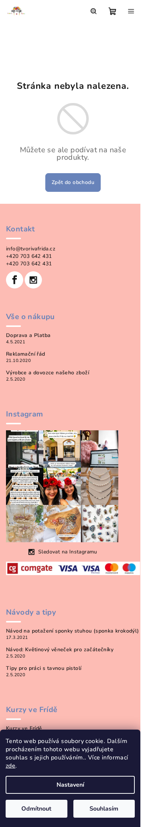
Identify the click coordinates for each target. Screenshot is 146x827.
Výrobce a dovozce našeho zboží (47, 372)
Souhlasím (103, 809)
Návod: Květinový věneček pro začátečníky (59, 649)
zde (10, 766)
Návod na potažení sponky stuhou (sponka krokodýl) (72, 631)
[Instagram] (33, 279)
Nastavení (70, 785)
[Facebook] (14, 279)
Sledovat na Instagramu (67, 551)
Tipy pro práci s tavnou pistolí (43, 668)
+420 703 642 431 (29, 256)
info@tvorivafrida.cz (30, 248)
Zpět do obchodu (73, 182)
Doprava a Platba (28, 335)
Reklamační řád (25, 354)
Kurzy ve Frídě (24, 728)
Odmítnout (36, 809)
